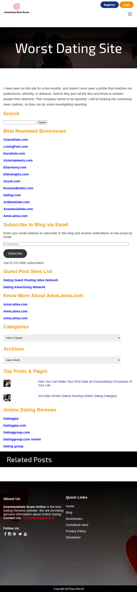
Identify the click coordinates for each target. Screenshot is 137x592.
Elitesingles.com (16, 174)
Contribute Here (77, 525)
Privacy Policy (76, 531)
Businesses (74, 518)
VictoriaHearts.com (18, 160)
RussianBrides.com (18, 188)
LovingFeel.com (15, 146)
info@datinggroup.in (39, 518)
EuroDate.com (14, 153)
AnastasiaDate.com (18, 209)
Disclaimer (73, 537)
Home (70, 506)
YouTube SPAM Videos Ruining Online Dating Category (77, 396)
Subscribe (15, 253)
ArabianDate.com (16, 202)
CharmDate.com (15, 139)
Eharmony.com (14, 167)
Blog (69, 512)
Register (109, 4)
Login (126, 4)
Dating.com (12, 195)
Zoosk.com (11, 181)
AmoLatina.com (15, 216)
